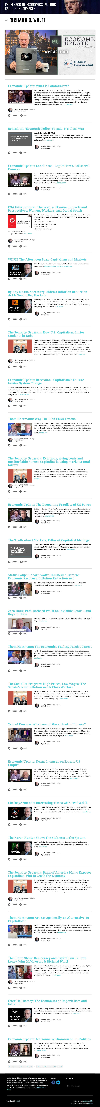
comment (13, 152)
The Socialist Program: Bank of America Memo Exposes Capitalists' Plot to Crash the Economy (49, 874)
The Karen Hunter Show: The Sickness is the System (46, 837)
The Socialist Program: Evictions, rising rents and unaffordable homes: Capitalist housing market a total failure (49, 462)
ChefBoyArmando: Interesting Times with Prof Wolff (47, 803)
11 (21, 1066)
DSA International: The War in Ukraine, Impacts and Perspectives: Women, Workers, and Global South (47, 209)
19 (48, 1066)
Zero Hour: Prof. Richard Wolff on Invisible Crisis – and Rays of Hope (49, 612)
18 (45, 1066)
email (18, 1101)
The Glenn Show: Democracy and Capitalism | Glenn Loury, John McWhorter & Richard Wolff (47, 959)
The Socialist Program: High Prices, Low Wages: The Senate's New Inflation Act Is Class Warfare (47, 685)
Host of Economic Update (50, 51)
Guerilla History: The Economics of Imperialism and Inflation (47, 1002)
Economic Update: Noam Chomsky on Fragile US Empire (44, 763)
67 (55, 1066)
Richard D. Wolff (27, 19)
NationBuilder (88, 1101)
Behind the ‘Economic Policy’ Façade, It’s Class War (46, 128)
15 (34, 1066)
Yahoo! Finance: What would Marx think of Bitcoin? (47, 724)
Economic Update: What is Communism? (38, 86)
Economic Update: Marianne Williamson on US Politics (49, 1039)
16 (38, 1066)
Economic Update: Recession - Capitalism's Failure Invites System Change (46, 381)
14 (31, 1066)
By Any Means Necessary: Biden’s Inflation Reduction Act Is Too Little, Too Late (47, 293)
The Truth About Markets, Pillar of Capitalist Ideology (49, 540)
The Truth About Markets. (54, 266)
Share (25, 115)
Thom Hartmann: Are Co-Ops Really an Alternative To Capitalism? (48, 919)
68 (58, 1066)
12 (24, 1066)
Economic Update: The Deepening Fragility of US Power (49, 504)
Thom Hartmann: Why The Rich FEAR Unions (42, 419)
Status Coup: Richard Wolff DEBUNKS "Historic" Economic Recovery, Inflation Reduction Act (44, 576)
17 (41, 1066)
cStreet (90, 1103)
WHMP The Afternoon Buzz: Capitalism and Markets (47, 259)
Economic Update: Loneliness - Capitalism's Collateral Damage (49, 167)
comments (14, 115)
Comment (14, 194)
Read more (50, 140)
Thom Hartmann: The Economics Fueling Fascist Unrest (50, 646)
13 (28, 1066)
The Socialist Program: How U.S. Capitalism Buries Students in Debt (46, 334)
